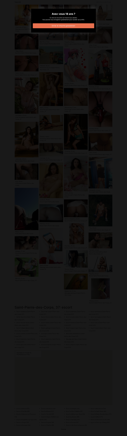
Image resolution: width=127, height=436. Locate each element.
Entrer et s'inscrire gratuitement (63, 26)
